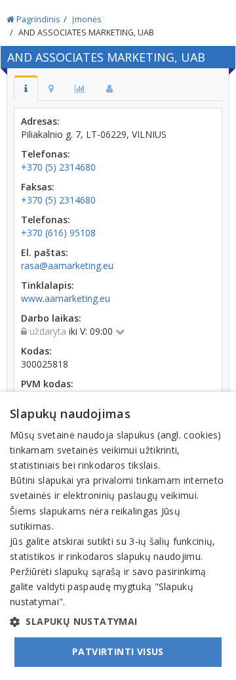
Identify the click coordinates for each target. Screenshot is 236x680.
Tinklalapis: (47, 285)
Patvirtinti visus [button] (118, 651)
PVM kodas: (47, 383)
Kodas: (36, 351)
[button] (118, 621)
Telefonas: (45, 154)
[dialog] (118, 536)
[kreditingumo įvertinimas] (80, 88)
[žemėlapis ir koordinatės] (51, 88)
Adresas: (40, 121)
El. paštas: (44, 252)
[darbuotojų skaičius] (109, 88)
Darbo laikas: (51, 318)
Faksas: (37, 187)
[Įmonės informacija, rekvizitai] (26, 88)
